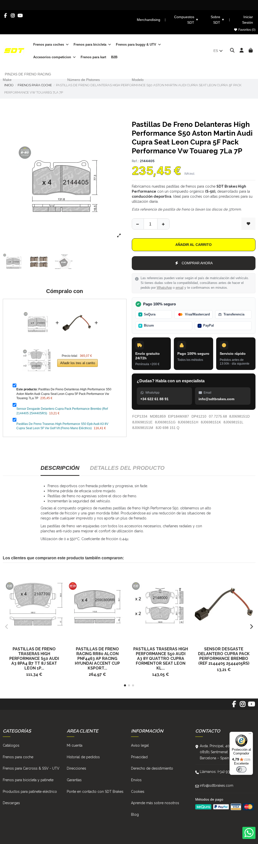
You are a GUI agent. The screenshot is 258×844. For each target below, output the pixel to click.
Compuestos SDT (186, 19)
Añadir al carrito (193, 245)
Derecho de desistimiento (152, 768)
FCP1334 (139, 416)
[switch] (241, 769)
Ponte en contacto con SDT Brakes (95, 792)
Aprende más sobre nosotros (155, 803)
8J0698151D (239, 416)
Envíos (136, 780)
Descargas (11, 803)
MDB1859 (158, 416)
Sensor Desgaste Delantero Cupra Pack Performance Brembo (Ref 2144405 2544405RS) (224, 656)
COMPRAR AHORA (197, 263)
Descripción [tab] (60, 468)
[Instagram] (13, 15)
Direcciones (76, 768)
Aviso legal (140, 745)
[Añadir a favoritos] (248, 224)
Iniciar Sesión (247, 19)
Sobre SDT (217, 19)
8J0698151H (188, 422)
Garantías (74, 780)
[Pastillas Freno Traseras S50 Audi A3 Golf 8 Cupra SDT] (160, 604)
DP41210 (198, 416)
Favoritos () (246, 30)
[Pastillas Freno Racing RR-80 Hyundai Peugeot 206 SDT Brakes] (97, 604)
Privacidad (139, 757)
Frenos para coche (18, 757)
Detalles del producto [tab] (127, 468)
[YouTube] (20, 15)
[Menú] (250, 735)
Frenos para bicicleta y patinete (28, 780)
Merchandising (148, 20)
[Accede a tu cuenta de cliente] (242, 50)
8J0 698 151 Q (167, 428)
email (179, 287)
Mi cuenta (74, 745)
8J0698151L (233, 422)
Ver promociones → (211, 5)
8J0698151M (142, 428)
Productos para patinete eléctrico (30, 792)
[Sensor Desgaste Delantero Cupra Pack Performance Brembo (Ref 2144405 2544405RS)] (76, 306)
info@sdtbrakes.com (216, 785)
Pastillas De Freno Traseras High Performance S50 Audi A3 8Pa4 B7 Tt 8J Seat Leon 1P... (34, 659)
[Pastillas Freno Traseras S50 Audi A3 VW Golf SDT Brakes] (34, 604)
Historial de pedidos (83, 757)
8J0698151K (211, 422)
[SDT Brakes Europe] (14, 50)
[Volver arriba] (163, 224)
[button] (125, 685)
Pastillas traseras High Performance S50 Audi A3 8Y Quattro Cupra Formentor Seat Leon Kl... (160, 659)
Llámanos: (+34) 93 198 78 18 (223, 772)
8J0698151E (142, 422)
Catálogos (11, 745)
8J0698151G (165, 422)
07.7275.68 (218, 416)
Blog (135, 814)
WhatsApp (164, 287)
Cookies (137, 792)
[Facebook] (6, 15)
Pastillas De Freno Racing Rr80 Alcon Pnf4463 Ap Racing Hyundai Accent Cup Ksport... (97, 659)
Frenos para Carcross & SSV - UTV (31, 768)
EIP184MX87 (178, 416)
